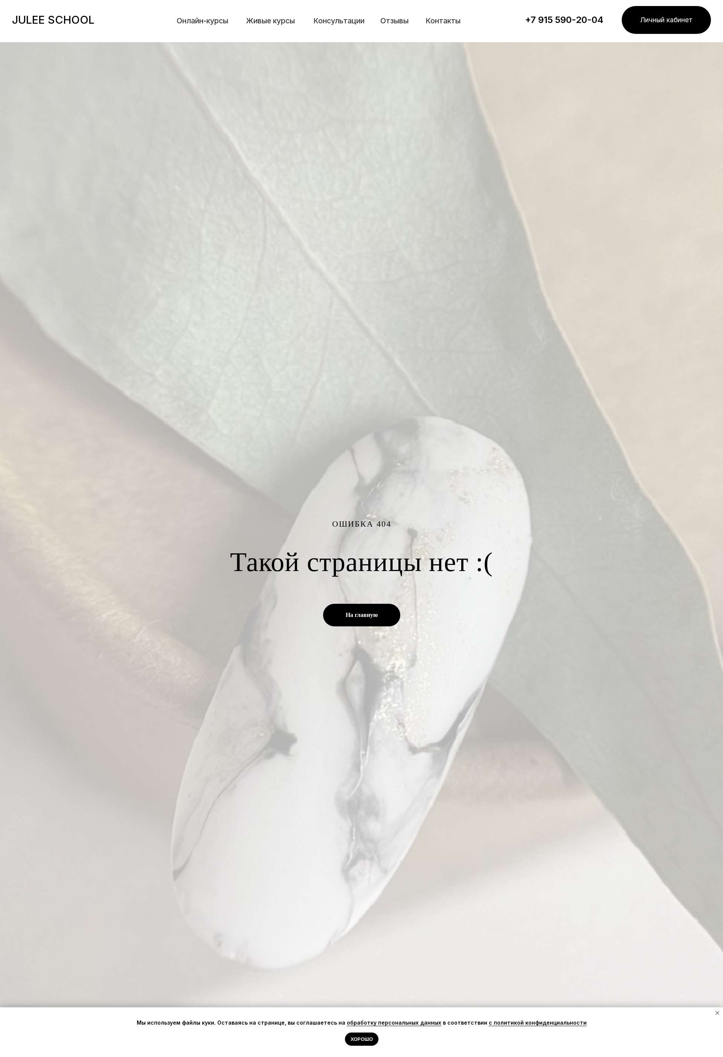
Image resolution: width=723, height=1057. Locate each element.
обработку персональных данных (394, 1022)
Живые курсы (270, 20)
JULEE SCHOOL (53, 19)
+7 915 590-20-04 (564, 19)
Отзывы (394, 20)
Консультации (339, 20)
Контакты (443, 20)
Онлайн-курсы (202, 20)
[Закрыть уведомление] (717, 1013)
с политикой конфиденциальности (538, 1022)
